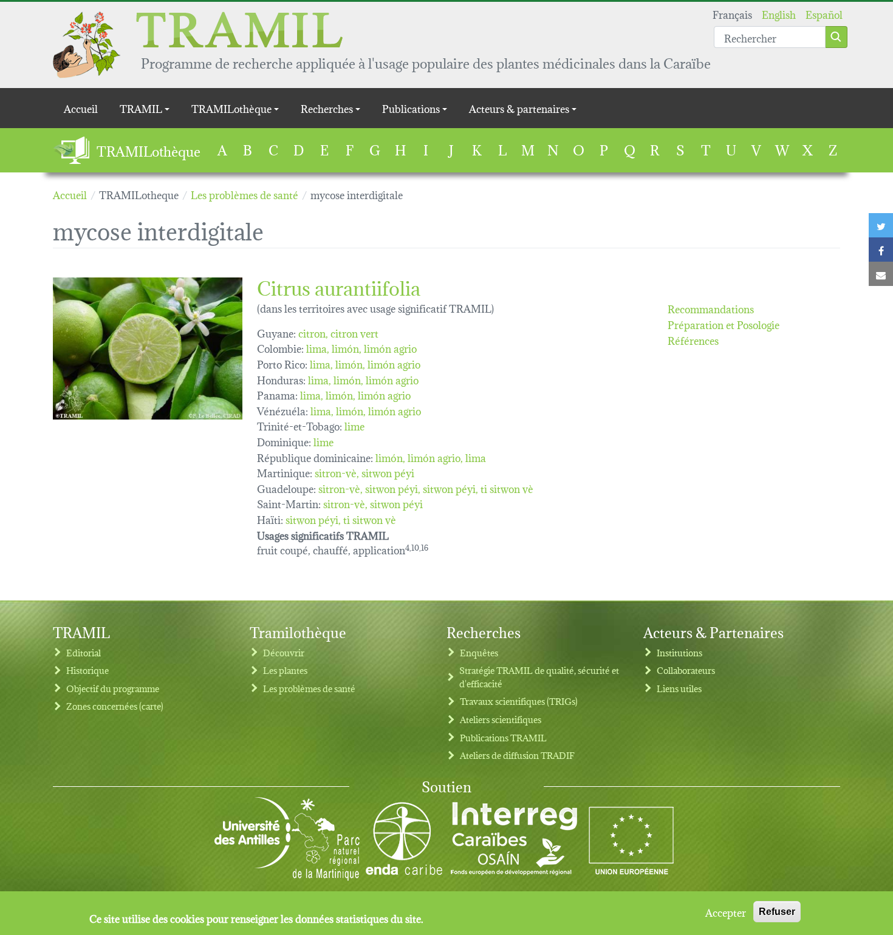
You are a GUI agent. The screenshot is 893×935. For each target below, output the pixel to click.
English (779, 13)
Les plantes (285, 670)
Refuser (777, 911)
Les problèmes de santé (309, 688)
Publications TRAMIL (503, 737)
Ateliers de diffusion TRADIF (517, 755)
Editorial (83, 652)
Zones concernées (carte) (114, 706)
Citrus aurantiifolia (338, 286)
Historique (87, 670)
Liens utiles (679, 688)
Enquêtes (479, 652)
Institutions (679, 652)
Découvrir (283, 652)
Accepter (725, 912)
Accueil (81, 108)
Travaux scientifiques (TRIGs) (519, 701)
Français (732, 13)
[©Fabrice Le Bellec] (147, 348)
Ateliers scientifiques (500, 719)
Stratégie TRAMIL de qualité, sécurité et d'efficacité (539, 676)
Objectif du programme (112, 688)
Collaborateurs (686, 670)
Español (824, 13)
